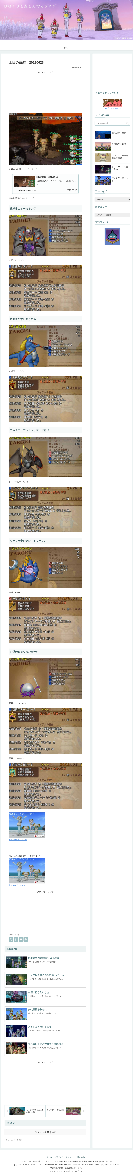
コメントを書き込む (45, 1132)
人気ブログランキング (18, 840)
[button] (127, 123)
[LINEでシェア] (26, 939)
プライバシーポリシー (64, 1157)
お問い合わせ (81, 1157)
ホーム (49, 1157)
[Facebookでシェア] (16, 939)
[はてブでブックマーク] (21, 939)
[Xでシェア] (11, 939)
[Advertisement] (45, 92)
